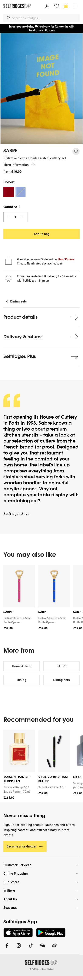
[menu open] (75, 6)
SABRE (10, 151)
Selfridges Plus (19, 356)
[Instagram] (18, 948)
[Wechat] (42, 948)
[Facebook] (6, 948)
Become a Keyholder (21, 846)
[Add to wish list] (76, 151)
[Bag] (66, 6)
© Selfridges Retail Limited (41, 969)
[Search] (8, 18)
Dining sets (18, 301)
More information (16, 165)
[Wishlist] (56, 6)
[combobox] (45, 17)
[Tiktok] (30, 948)
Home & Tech (21, 666)
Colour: (9, 182)
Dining (21, 680)
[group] (41, 599)
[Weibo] (54, 948)
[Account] (47, 6)
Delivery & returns (23, 337)
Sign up (49, 30)
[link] (18, 620)
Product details (20, 317)
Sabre (46, 423)
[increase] (22, 216)
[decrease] (8, 216)
